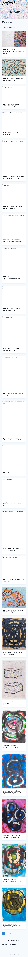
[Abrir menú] (24, 2)
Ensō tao (6, 472)
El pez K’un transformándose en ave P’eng (12, 278)
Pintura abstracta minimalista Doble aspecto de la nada (13, 51)
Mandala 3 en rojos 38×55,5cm (14, 439)
